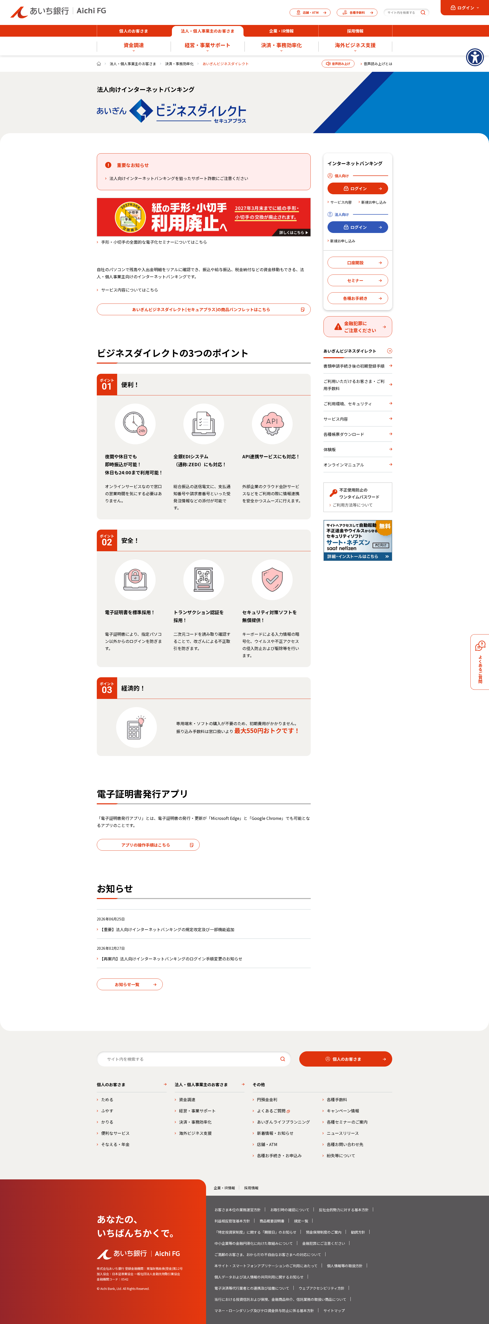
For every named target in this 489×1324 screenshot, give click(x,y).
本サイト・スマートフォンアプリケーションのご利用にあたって (266, 1265)
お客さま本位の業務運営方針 (237, 1209)
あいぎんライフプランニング (283, 1122)
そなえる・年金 (115, 1144)
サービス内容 (341, 202)
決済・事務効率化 (179, 63)
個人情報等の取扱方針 (345, 1265)
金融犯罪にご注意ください (323, 1243)
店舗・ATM (267, 1144)
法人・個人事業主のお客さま (133, 63)
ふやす (107, 1111)
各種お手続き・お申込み (279, 1155)
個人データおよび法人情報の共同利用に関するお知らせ (259, 1276)
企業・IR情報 (224, 1187)
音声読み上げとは (378, 63)
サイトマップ (334, 1310)
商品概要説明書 (272, 1220)
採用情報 (251, 1187)
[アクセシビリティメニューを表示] (475, 57)
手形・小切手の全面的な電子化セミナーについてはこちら (154, 242)
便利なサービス (115, 1133)
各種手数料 (337, 1099)
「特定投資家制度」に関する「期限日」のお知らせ (255, 1232)
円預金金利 (267, 1099)
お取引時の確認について (289, 1209)
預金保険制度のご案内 (324, 1232)
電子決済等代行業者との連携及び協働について (251, 1288)
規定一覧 (301, 1220)
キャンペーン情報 (343, 1111)
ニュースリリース (343, 1133)
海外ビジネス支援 (195, 1133)
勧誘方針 (358, 1232)
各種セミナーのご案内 (347, 1122)
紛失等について (341, 1155)
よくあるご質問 (271, 1111)
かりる (107, 1122)
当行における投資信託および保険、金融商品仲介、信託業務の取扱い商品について (280, 1299)
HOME (99, 64)
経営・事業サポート (197, 1111)
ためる (107, 1099)
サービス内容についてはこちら (129, 290)
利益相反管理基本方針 (232, 1220)
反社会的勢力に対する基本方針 (344, 1209)
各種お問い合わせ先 (345, 1144)
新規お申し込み (373, 202)
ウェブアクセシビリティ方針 (322, 1288)
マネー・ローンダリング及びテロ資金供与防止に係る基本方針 (264, 1310)
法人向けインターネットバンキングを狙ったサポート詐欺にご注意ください (179, 178)
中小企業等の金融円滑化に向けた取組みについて (253, 1243)
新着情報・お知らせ (275, 1133)
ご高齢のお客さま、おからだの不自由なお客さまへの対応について (267, 1254)
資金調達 (187, 1099)
